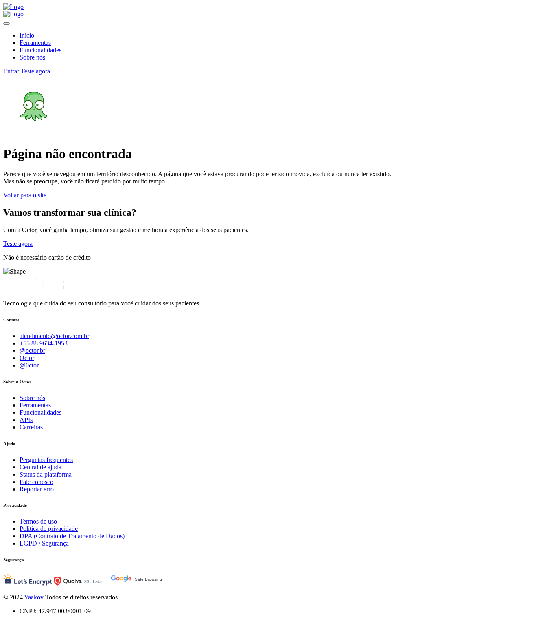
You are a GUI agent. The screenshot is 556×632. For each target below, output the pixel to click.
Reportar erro (37, 489)
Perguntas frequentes (46, 459)
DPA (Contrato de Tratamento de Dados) (72, 536)
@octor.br (32, 350)
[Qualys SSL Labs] (82, 583)
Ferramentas (35, 42)
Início (27, 35)
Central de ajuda (40, 467)
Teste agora (35, 71)
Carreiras (31, 427)
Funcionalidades (40, 49)
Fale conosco (36, 481)
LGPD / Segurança (44, 543)
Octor (27, 357)
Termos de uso (38, 521)
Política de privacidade (49, 528)
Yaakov (34, 597)
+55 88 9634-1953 (44, 343)
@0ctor (29, 365)
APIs (26, 419)
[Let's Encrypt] (28, 583)
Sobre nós (32, 57)
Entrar (11, 71)
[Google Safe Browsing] (143, 583)
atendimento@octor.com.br (54, 335)
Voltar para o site (24, 195)
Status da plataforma (46, 474)
